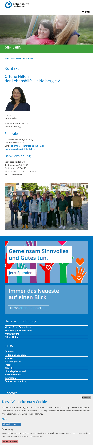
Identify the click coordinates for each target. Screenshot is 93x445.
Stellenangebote (13, 361)
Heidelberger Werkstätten (18, 330)
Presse (8, 364)
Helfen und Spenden (15, 354)
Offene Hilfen (17, 58)
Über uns (9, 351)
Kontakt (9, 358)
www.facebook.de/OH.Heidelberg (20, 149)
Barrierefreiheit (13, 374)
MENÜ (88, 12)
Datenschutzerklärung (16, 381)
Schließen (86, 398)
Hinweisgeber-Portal (15, 371)
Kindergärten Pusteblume (18, 327)
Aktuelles (9, 368)
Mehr (4, 419)
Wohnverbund (12, 333)
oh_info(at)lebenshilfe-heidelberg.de (27, 145)
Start (7, 58)
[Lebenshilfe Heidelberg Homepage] (17, 4)
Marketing (8, 429)
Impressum (10, 377)
